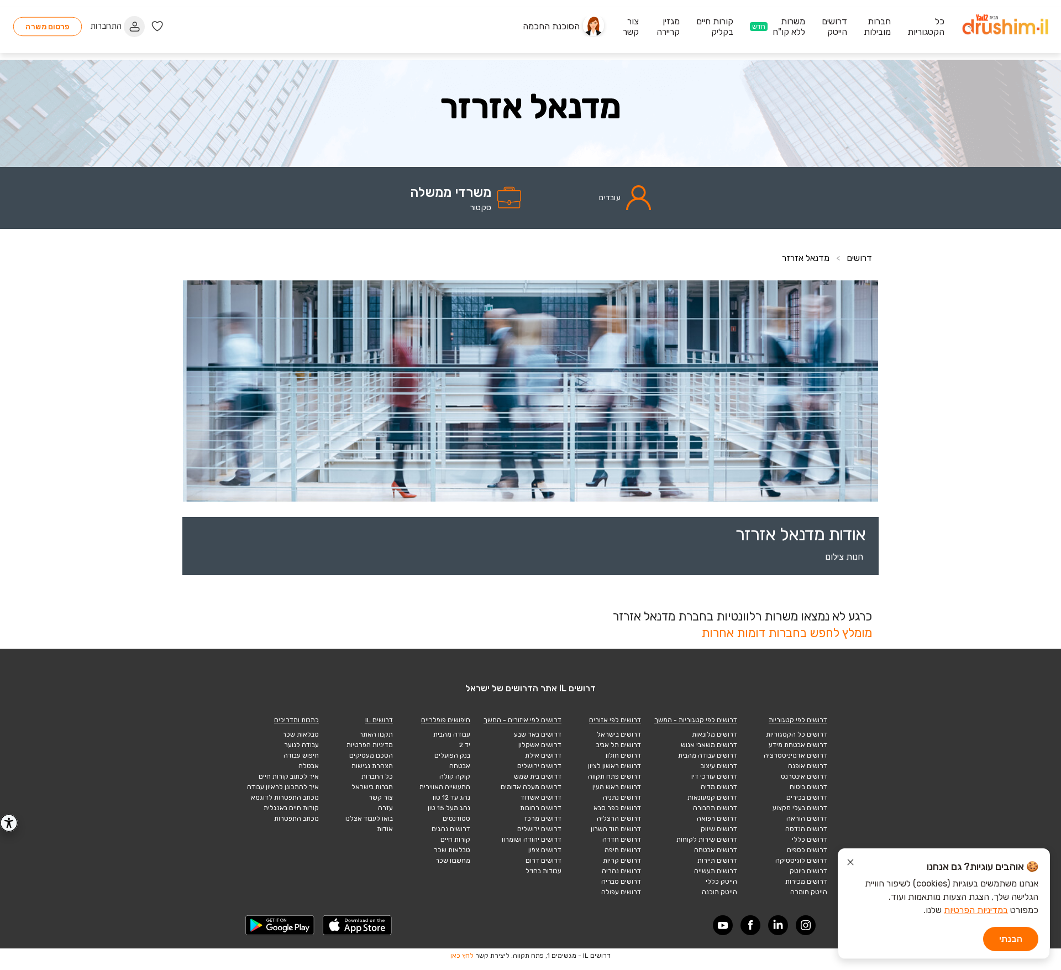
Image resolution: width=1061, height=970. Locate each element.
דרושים (859, 258)
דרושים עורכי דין (714, 776)
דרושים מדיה (719, 787)
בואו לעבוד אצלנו (369, 818)
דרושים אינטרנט (804, 776)
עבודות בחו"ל (543, 871)
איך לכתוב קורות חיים (289, 776)
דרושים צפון (544, 850)
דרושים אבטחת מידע (798, 745)
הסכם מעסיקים (371, 755)
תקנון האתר (376, 734)
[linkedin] (778, 925)
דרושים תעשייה (715, 871)
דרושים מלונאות (714, 734)
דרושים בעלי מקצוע (800, 808)
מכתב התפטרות (296, 818)
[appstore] (357, 925)
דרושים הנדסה (806, 829)
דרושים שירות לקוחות (706, 839)
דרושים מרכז (542, 818)
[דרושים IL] (1005, 26)
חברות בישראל (372, 787)
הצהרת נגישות (372, 766)
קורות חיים (455, 839)
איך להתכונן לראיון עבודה (283, 787)
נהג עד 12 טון (451, 797)
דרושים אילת (543, 755)
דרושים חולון (623, 755)
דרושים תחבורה (715, 808)
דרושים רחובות (540, 808)
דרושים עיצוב (719, 766)
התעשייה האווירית (444, 787)
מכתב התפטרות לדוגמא (285, 797)
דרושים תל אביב (618, 745)
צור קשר (381, 797)
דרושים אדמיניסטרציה (795, 755)
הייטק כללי (721, 881)
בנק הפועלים (452, 755)
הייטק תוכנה (719, 892)
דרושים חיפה (623, 850)
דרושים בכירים (806, 797)
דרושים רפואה (717, 818)
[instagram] (806, 925)
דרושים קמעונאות (712, 797)
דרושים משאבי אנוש (709, 745)
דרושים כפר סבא (617, 808)
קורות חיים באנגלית (291, 808)
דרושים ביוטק (808, 871)
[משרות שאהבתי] (157, 26)
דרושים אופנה (807, 766)
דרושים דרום (543, 860)
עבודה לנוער (301, 745)
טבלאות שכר (452, 850)
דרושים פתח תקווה (614, 776)
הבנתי (1010, 939)
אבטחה (459, 766)
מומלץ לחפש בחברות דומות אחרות (786, 632)
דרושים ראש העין (616, 787)
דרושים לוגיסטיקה (801, 860)
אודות (385, 829)
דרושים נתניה (622, 797)
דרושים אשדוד (541, 797)
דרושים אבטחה (715, 850)
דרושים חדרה (621, 839)
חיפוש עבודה (301, 755)
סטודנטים (456, 818)
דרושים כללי (809, 839)
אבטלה (308, 766)
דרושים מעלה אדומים (531, 787)
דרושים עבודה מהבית (707, 755)
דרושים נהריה (621, 871)
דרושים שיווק (719, 829)
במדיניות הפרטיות (976, 910)
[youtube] (723, 925)
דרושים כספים (807, 850)
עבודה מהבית (451, 734)
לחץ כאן (462, 955)
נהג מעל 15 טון (449, 808)
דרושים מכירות (806, 881)
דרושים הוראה (806, 818)
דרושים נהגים (451, 829)
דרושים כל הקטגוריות (796, 734)
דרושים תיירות (717, 860)
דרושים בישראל (619, 734)
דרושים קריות (622, 860)
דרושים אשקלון (539, 745)
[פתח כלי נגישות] (9, 823)
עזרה (385, 808)
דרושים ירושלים (539, 766)
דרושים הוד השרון (616, 829)
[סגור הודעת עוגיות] (850, 864)
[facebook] (750, 925)
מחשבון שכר (452, 860)
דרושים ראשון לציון (614, 766)
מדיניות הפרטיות (369, 745)
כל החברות (377, 776)
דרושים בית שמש (537, 776)
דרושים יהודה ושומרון (531, 839)
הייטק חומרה (808, 892)
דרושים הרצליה (619, 818)
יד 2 (464, 745)
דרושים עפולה (621, 892)
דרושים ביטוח (808, 787)
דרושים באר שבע (537, 734)
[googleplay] (280, 925)
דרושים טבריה (621, 881)
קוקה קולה (454, 776)
